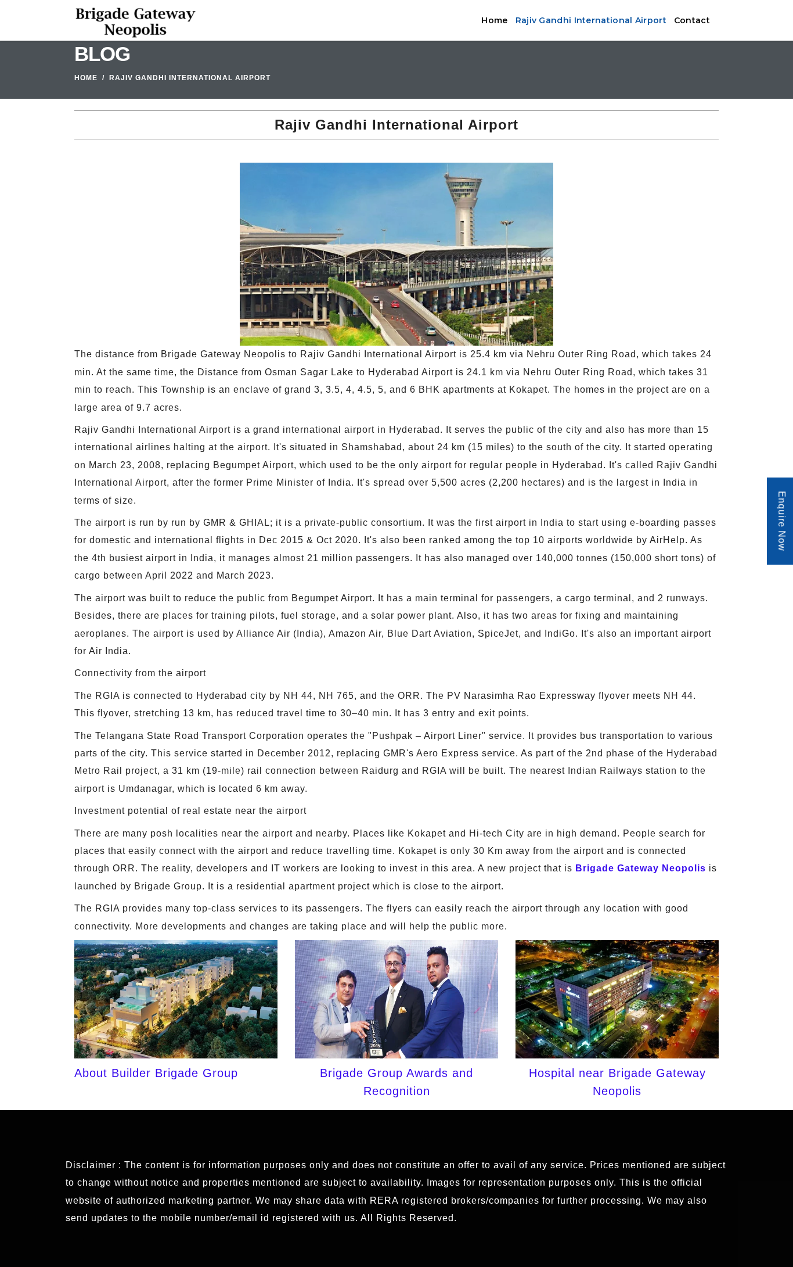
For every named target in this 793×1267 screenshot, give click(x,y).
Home (494, 20)
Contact (692, 20)
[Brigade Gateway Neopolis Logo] (135, 21)
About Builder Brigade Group (156, 1073)
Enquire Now (782, 521)
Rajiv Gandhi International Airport (591, 20)
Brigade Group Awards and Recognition (396, 1082)
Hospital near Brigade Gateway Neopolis (617, 1082)
